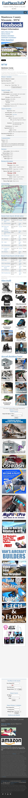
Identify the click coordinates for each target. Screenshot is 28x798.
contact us (12, 783)
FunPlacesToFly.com (5, 781)
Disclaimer (4, 776)
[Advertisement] (14, 661)
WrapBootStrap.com (15, 782)
